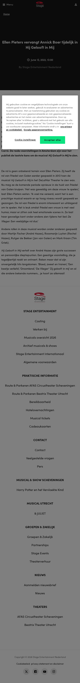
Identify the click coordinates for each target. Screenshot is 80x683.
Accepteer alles (52, 139)
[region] (40, 122)
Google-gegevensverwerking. (38, 129)
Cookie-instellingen (25, 139)
